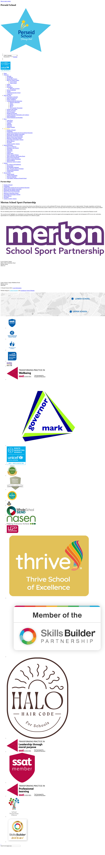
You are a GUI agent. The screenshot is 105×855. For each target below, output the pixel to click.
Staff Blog (9, 124)
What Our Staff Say (11, 177)
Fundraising (10, 131)
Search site (3, 845)
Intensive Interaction (15, 102)
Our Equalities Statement (13, 167)
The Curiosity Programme (16, 108)
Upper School (13, 83)
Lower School (13, 81)
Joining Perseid (10, 174)
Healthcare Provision (12, 113)
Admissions (9, 150)
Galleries (9, 123)
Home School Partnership (13, 157)
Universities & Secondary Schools (15, 139)
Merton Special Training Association (15, 134)
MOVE (12, 105)
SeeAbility (9, 142)
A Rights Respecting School (13, 92)
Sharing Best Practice (12, 79)
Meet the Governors (15, 88)
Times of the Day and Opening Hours (16, 156)
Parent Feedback (11, 160)
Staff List (9, 85)
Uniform (9, 152)
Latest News (10, 120)
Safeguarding (10, 166)
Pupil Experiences (11, 116)
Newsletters (9, 121)
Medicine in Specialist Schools (14, 138)
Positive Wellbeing (11, 99)
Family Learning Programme (14, 159)
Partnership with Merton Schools (15, 135)
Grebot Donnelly (14, 290)
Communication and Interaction (14, 101)
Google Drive (10, 171)
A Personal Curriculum (12, 97)
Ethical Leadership (11, 90)
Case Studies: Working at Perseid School (17, 178)
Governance (10, 87)
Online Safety (10, 153)
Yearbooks (9, 126)
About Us (6, 74)
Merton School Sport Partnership (15, 137)
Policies (5, 163)
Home (5, 73)
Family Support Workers (13, 155)
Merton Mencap (11, 141)
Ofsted (8, 84)
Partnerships (7, 128)
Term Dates (9, 149)
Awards (9, 91)
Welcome (9, 76)
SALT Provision (11, 112)
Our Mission (10, 77)
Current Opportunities (12, 175)
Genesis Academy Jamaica (13, 143)
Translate (15, 57)
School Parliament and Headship (15, 117)
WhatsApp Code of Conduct (14, 161)
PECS (11, 106)
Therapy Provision (11, 110)
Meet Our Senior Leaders (13, 80)
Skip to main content (6, 1)
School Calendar (11, 127)
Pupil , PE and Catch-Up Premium (15, 168)
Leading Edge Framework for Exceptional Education (20, 132)
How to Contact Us (11, 146)
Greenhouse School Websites (27, 290)
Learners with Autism (12, 109)
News (5, 119)
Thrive (11, 103)
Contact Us (9, 94)
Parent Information (8, 145)
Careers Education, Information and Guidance (18, 114)
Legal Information (17, 288)
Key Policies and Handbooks (14, 164)
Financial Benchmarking (13, 170)
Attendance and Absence (13, 148)
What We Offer (7, 95)
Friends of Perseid (11, 130)
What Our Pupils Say (12, 98)
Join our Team (7, 172)
